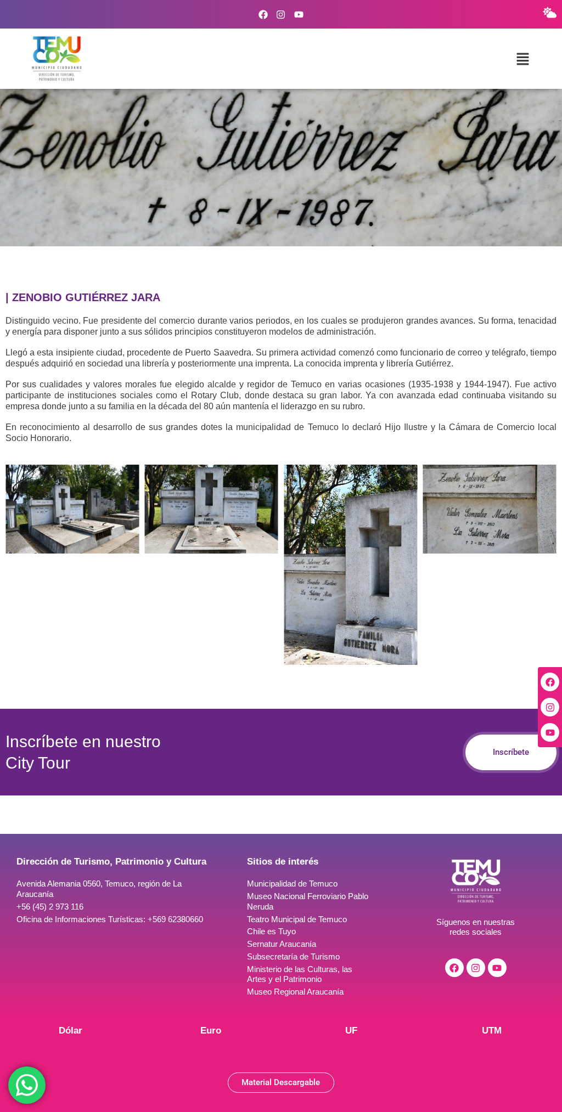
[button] (523, 58)
